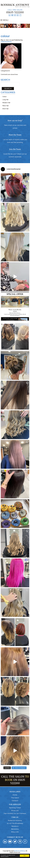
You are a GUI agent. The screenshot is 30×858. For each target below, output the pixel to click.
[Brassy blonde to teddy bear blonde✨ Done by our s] (15, 750)
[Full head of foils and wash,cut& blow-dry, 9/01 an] (15, 602)
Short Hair (5, 109)
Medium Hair (6, 102)
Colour (4, 96)
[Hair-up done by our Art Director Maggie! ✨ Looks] (15, 365)
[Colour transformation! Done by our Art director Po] (15, 395)
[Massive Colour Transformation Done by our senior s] (15, 632)
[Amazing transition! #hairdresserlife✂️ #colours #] (15, 187)
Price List (15, 810)
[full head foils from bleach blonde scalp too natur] (15, 454)
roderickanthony (6, 41)
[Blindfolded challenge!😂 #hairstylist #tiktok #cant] (15, 276)
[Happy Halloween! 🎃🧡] (15, 513)
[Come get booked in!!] (15, 306)
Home (15, 795)
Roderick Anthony (19, 851)
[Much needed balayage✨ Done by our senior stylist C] (15, 661)
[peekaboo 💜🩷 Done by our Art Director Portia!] (15, 484)
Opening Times (15, 808)
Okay (25, 855)
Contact (15, 800)
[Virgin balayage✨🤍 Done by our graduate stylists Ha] (15, 424)
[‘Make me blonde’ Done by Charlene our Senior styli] (15, 217)
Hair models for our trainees (15, 813)
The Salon (15, 798)
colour (5, 36)
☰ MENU (4, 20)
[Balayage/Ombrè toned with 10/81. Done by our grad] (15, 543)
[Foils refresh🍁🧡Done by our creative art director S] (15, 691)
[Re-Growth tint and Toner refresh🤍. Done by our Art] (15, 721)
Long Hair (5, 99)
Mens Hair (5, 105)
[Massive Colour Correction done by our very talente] (15, 335)
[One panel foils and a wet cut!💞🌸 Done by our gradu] (15, 572)
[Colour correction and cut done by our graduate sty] (15, 247)
